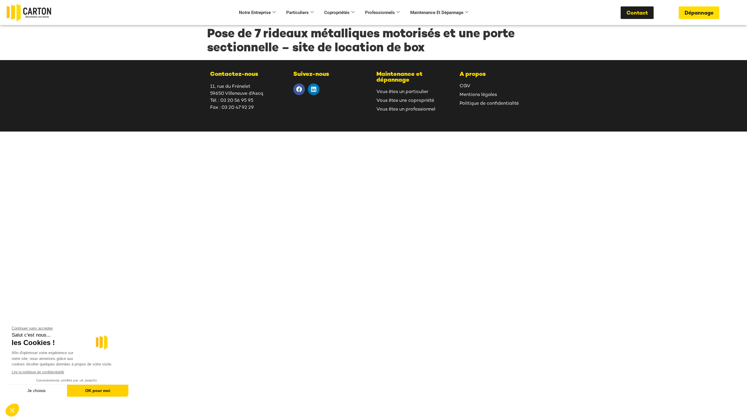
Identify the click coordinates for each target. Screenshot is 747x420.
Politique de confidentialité (489, 103)
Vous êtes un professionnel (405, 109)
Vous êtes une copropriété (405, 100)
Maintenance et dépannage (436, 12)
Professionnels (380, 12)
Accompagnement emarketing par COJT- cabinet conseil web (373, 125)
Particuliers (297, 12)
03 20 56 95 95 (236, 100)
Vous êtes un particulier (402, 92)
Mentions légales (478, 94)
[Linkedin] (314, 89)
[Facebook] (299, 89)
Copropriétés (337, 12)
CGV (465, 86)
